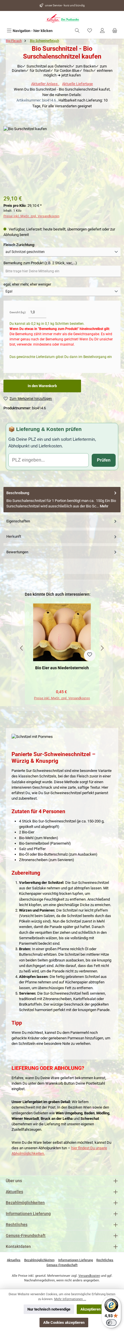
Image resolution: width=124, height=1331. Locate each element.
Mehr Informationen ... (70, 1299)
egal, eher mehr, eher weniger (27, 284)
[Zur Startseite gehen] (62, 18)
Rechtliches (16, 1224)
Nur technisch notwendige (48, 1309)
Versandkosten (89, 1276)
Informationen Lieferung (28, 1213)
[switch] (111, 1322)
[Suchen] (77, 30)
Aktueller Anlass (45, 84)
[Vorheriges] (22, 648)
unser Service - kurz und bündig (65, 5)
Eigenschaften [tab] (18, 521)
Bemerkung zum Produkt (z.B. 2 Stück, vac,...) (40, 263)
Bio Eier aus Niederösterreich (62, 668)
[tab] (62, 499)
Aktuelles (14, 1191)
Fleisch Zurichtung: (19, 244)
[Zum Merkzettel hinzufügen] (89, 655)
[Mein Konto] (102, 30)
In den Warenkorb (42, 386)
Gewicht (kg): (18, 312)
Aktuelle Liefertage (77, 84)
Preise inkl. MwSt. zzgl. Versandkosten (31, 216)
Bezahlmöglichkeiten (25, 1202)
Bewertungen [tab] (17, 552)
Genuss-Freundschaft (26, 1235)
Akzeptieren (90, 1309)
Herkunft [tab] (13, 536)
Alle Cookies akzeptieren (63, 1322)
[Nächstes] (102, 648)
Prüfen (103, 460)
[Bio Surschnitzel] (62, 158)
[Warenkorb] (114, 30)
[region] (62, 648)
